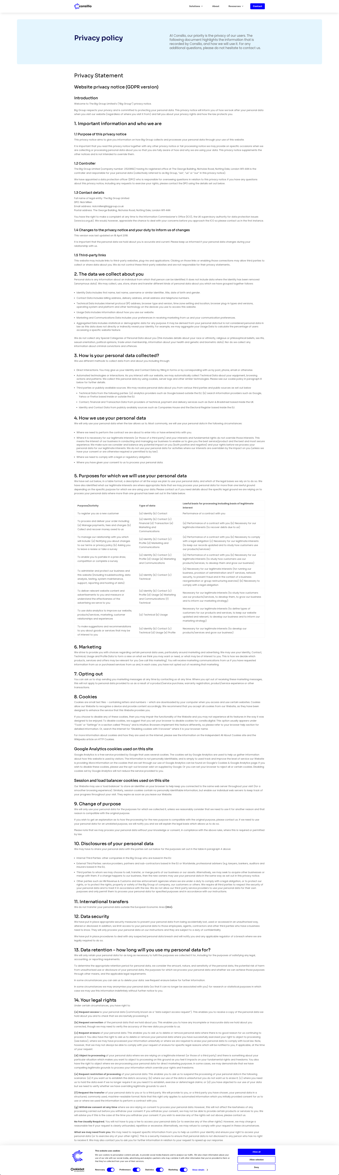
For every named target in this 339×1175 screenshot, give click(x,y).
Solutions (194, 6)
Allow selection (256, 1159)
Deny (256, 1167)
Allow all (256, 1152)
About (215, 6)
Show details (198, 1170)
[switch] (136, 1170)
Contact (257, 6)
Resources (235, 6)
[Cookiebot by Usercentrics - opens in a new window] (77, 1170)
